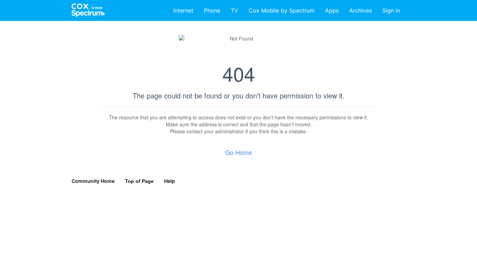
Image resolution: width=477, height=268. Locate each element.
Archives (360, 10)
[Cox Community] (89, 10)
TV (234, 10)
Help (169, 181)
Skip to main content (29, 5)
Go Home (238, 152)
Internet (183, 10)
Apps (332, 10)
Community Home (93, 181)
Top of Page (139, 181)
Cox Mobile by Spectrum (282, 10)
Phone (212, 10)
